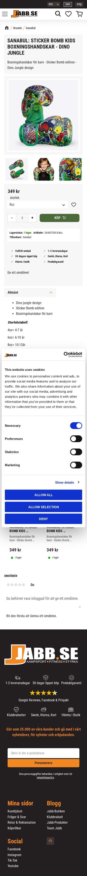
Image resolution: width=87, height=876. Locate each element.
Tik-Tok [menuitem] (12, 860)
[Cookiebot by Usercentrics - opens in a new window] (63, 354)
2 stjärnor (12, 585)
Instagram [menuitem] (14, 855)
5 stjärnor (23, 585)
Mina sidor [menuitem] (20, 803)
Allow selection (43, 507)
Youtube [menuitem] (13, 866)
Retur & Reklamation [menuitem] (22, 822)
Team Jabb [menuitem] (54, 828)
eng (79, 4)
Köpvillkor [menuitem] (14, 828)
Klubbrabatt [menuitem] (55, 817)
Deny (43, 519)
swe (67, 4)
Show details (64, 482)
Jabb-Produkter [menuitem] (57, 822)
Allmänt (13, 292)
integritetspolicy (45, 777)
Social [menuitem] (15, 841)
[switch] (76, 438)
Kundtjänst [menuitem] (15, 811)
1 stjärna (8, 585)
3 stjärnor (16, 585)
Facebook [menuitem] (14, 849)
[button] (7, 14)
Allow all (43, 495)
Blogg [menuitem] (54, 803)
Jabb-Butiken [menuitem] (56, 811)
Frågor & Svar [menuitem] (17, 817)
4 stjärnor (20, 585)
